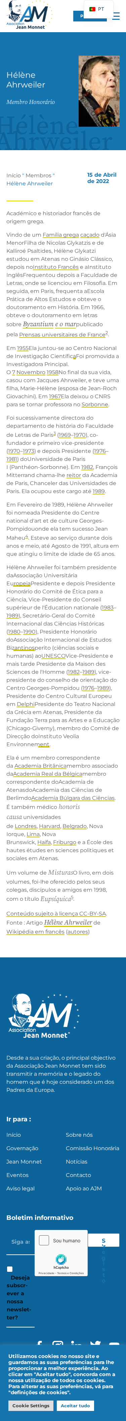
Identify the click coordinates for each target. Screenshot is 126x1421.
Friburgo (64, 842)
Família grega (61, 235)
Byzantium (38, 324)
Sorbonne (95, 404)
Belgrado (74, 826)
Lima (33, 834)
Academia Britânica (40, 766)
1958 (52, 372)
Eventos (17, 1175)
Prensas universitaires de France (62, 335)
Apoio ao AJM (84, 1188)
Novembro (30, 372)
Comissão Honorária (92, 1148)
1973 (28, 451)
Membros (38, 175)
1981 (11, 459)
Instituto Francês (56, 267)
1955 (23, 348)
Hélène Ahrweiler (68, 923)
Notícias (76, 1162)
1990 (29, 632)
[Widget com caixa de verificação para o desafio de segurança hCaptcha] (61, 1253)
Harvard (49, 826)
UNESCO (53, 656)
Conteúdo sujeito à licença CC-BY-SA (56, 913)
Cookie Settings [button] (30, 1405)
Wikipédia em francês (35, 932)
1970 (80, 435)
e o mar (65, 324)
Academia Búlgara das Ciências (73, 798)
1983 (108, 607)
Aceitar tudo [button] (75, 1405)
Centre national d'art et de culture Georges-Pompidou (55, 521)
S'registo (103, 1242)
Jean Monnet (24, 1162)
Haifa (44, 842)
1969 (65, 435)
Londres (26, 826)
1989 (99, 491)
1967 (55, 396)
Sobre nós (79, 1135)
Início (13, 175)
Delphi (26, 704)
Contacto (78, 1175)
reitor (74, 475)
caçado (89, 235)
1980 (14, 632)
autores (78, 932)
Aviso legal (20, 1188)
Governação (22, 1148)
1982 (87, 467)
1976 (100, 451)
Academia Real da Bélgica (47, 774)
